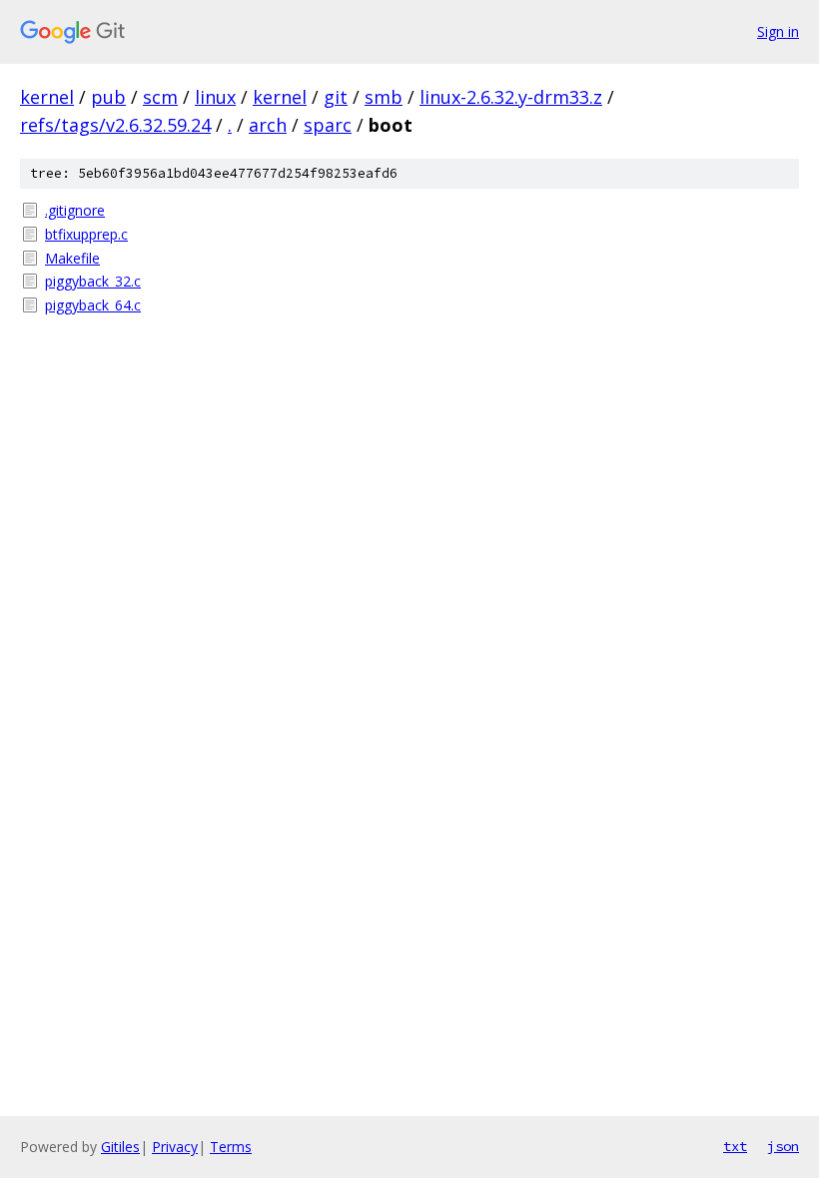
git (336, 97)
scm (160, 97)
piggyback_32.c (93, 281)
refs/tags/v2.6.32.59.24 (115, 125)
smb (384, 97)
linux (215, 97)
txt (735, 1146)
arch (268, 125)
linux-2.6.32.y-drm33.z (510, 97)
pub (108, 97)
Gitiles (120, 1146)
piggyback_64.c (93, 304)
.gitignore (75, 210)
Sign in (778, 31)
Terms (231, 1146)
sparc (328, 125)
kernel (47, 97)
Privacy (175, 1146)
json (783, 1146)
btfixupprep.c (86, 234)
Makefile (72, 258)
